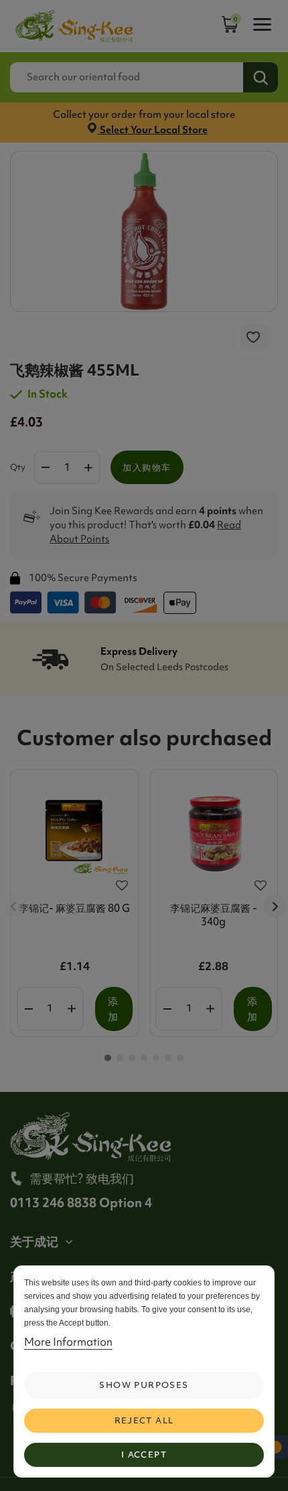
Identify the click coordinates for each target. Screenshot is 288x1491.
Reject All (144, 1420)
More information (68, 1341)
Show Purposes (143, 1385)
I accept (144, 1454)
